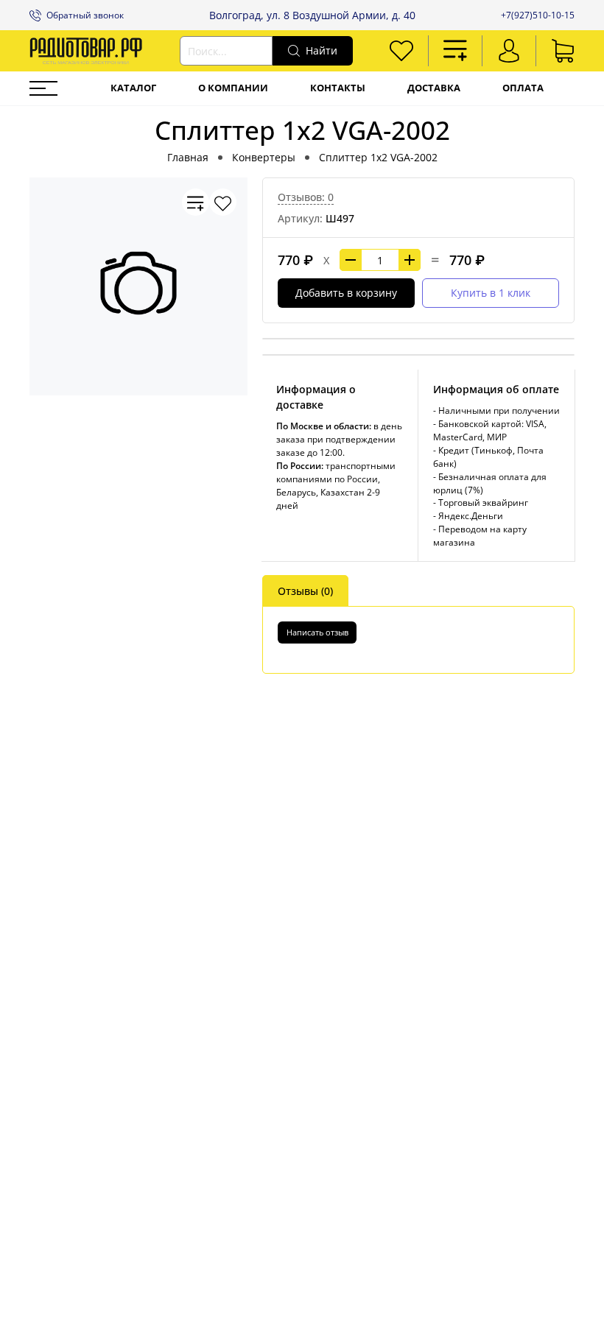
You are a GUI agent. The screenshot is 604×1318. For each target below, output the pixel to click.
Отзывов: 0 (306, 197)
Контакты (337, 88)
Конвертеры (263, 157)
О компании (233, 88)
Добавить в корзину (346, 293)
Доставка (433, 88)
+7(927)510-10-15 (538, 15)
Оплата (523, 88)
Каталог (133, 88)
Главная (187, 157)
